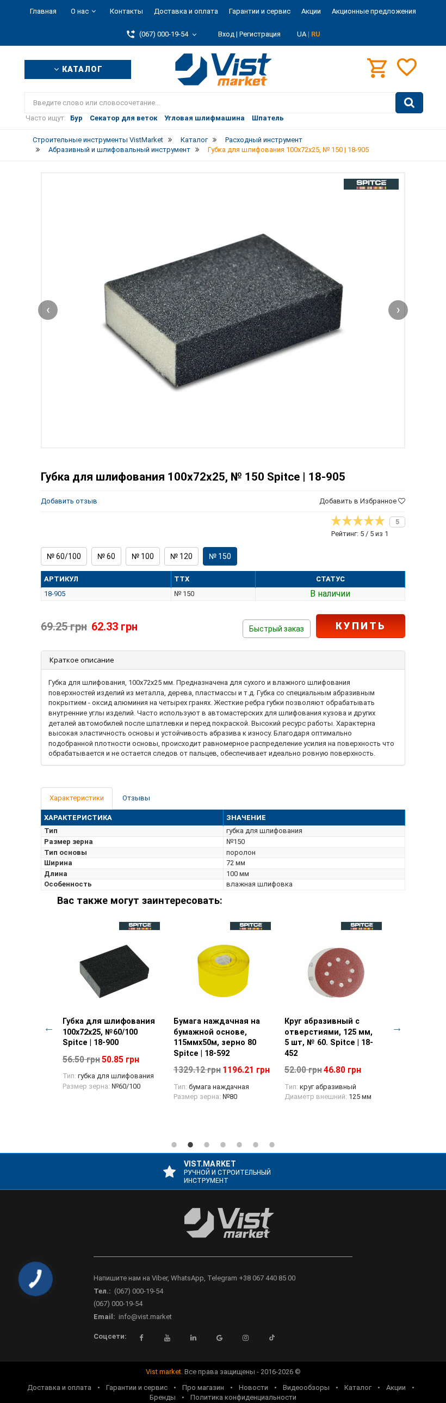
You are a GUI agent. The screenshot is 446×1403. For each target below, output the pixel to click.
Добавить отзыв (69, 501)
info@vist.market (145, 1317)
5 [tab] (239, 1144)
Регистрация (260, 34)
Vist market (163, 1372)
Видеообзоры (306, 1387)
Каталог (357, 1387)
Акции (311, 11)
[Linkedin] (194, 1338)
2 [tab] (190, 1144)
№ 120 (181, 556)
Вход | (228, 34)
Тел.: (102, 1291)
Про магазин (203, 1387)
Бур (76, 118)
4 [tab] (223, 1144)
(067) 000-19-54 (138, 1291)
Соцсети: (110, 1336)
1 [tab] (174, 1144)
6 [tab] (255, 1144)
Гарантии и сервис (259, 11)
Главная (43, 11)
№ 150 (220, 556)
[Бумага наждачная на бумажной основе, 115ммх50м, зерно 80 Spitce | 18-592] (224, 971)
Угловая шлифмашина (204, 118)
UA (302, 34)
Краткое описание (81, 660)
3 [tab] (206, 1144)
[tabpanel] (112, 1012)
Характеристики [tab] (76, 798)
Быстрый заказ (276, 628)
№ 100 (143, 556)
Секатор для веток (123, 118)
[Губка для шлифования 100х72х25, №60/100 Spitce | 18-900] (113, 971)
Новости (253, 1387)
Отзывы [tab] (136, 798)
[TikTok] (272, 1338)
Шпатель (268, 118)
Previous (49, 1027)
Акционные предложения (374, 11)
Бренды (163, 1397)
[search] (409, 103)
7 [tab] (272, 1144)
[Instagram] (246, 1338)
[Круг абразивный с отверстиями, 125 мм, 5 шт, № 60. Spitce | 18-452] (334, 971)
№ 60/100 (64, 556)
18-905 (54, 594)
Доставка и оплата (186, 11)
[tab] (223, 660)
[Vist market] (223, 1231)
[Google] (220, 1338)
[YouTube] (167, 1338)
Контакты (126, 11)
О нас (80, 11)
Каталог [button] (81, 69)
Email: (104, 1317)
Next (397, 1027)
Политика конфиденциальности (243, 1397)
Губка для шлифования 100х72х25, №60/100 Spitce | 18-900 (109, 1032)
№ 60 (106, 556)
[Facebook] (141, 1338)
